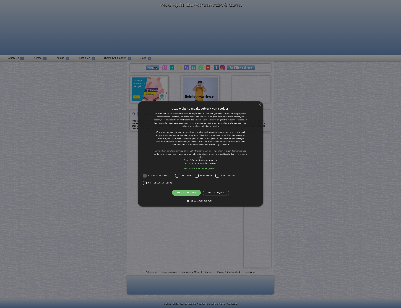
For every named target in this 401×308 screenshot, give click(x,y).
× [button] (259, 105)
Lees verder (210, 163)
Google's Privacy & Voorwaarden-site (201, 160)
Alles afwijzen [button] (216, 192)
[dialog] (200, 154)
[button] (200, 168)
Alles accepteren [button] (186, 192)
